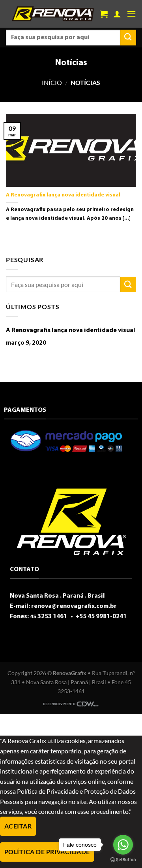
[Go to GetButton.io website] (123, 859)
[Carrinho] (104, 14)
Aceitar (18, 826)
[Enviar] (128, 37)
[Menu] (131, 13)
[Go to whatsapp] (123, 845)
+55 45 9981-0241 (100, 616)
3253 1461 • (52, 616)
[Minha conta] (117, 14)
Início (52, 82)
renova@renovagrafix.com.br (74, 606)
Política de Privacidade (47, 851)
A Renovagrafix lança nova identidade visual (63, 195)
